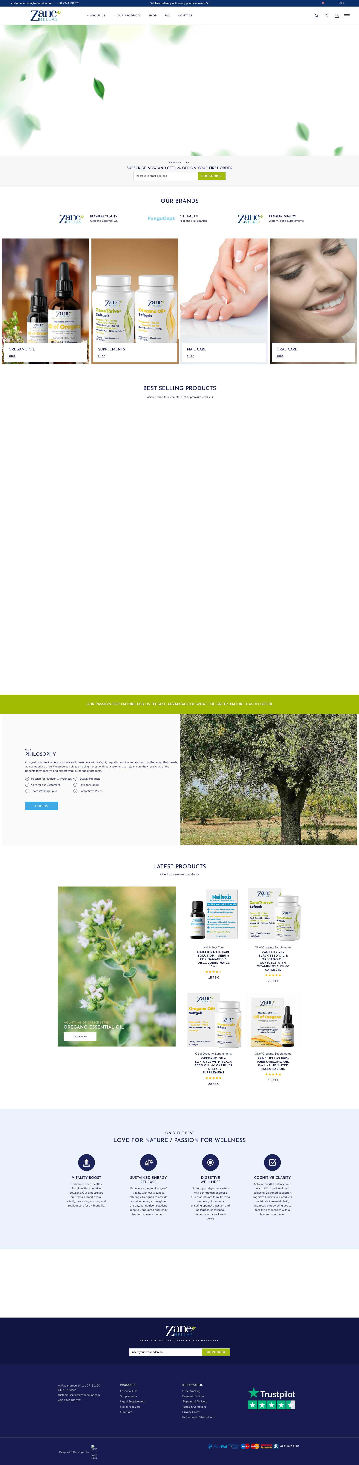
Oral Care (126, 1412)
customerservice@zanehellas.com (32, 3)
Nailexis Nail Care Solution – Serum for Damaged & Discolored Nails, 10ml (213, 959)
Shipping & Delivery (194, 1401)
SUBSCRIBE (211, 176)
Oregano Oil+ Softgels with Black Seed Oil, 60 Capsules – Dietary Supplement (213, 1065)
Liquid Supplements (132, 1401)
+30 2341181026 (68, 3)
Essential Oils (128, 1391)
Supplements (283, 947)
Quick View (232, 895)
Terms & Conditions (194, 1407)
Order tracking (191, 1391)
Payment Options (193, 1396)
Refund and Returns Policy (199, 1417)
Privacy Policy (191, 1412)
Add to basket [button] (213, 941)
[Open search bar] (316, 15)
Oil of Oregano (264, 947)
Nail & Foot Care (213, 947)
